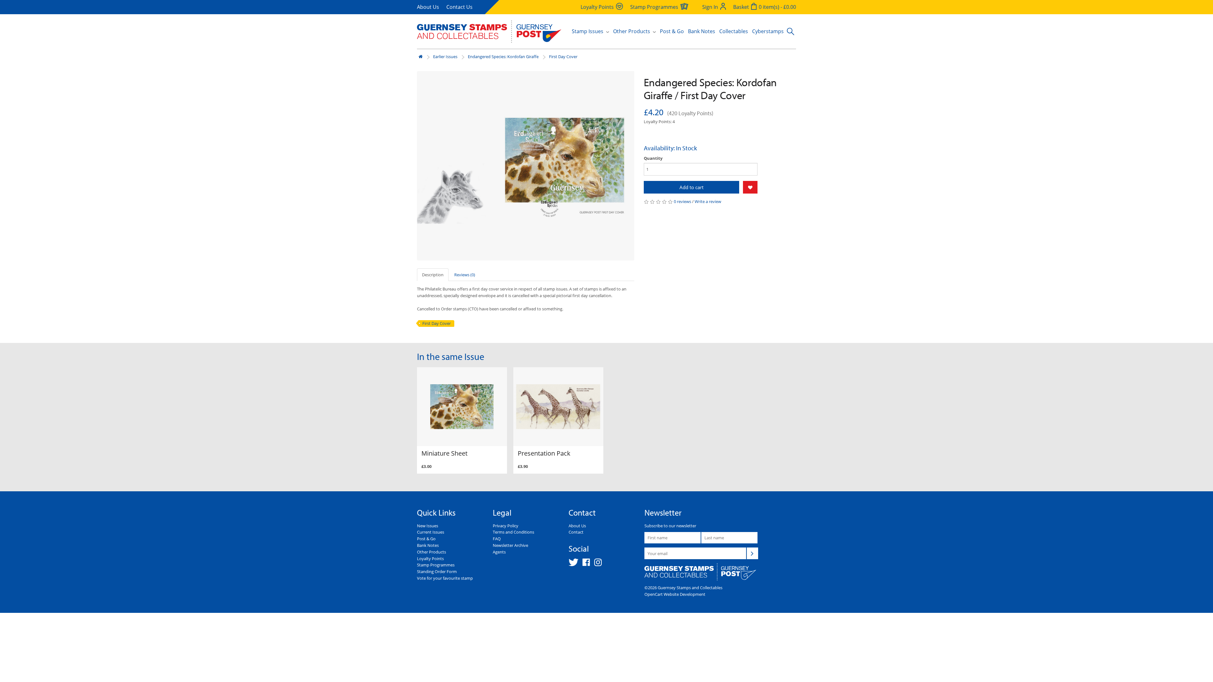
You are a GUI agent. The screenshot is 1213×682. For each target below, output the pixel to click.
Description (433, 275)
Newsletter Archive (510, 545)
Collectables (733, 31)
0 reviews (682, 201)
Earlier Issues (445, 56)
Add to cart (691, 187)
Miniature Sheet (444, 453)
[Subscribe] (752, 553)
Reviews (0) (464, 275)
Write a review (708, 201)
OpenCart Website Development (674, 594)
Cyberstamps (768, 31)
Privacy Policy (505, 526)
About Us (428, 6)
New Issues (427, 526)
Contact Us (459, 6)
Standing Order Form (437, 571)
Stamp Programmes (436, 565)
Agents (499, 552)
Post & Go (672, 31)
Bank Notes (701, 31)
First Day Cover (563, 56)
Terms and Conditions (513, 532)
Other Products (431, 552)
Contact (576, 532)
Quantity (653, 158)
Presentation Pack (544, 453)
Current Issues (430, 532)
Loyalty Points (430, 558)
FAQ (497, 538)
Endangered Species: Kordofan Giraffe (503, 56)
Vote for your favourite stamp (445, 578)
